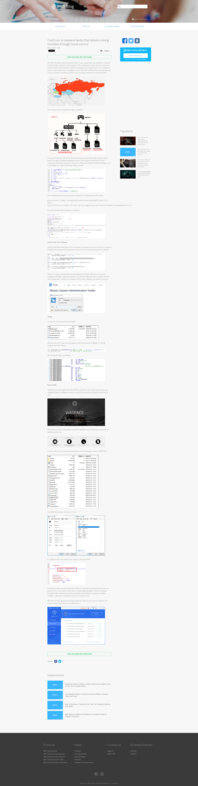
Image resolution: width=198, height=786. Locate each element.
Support (110, 751)
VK (137, 40)
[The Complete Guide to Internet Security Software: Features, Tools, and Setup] (55, 695)
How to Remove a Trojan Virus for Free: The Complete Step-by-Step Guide (88, 705)
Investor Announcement (83, 762)
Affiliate (133, 751)
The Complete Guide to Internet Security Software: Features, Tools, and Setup (86, 695)
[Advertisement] (135, 96)
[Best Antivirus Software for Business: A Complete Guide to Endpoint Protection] (55, 715)
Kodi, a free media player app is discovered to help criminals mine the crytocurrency (143, 141)
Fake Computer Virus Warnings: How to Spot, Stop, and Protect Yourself (144, 151)
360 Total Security (50, 751)
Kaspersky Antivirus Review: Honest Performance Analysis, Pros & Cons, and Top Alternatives (88, 685)
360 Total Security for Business (55, 762)
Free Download (135, 56)
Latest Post (60, 26)
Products (86, 26)
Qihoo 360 (111, 754)
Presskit (77, 759)
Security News (137, 26)
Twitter (131, 40)
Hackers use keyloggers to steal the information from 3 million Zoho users (144, 174)
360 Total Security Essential (54, 754)
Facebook (124, 40)
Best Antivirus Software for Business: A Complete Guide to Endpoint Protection (86, 715)
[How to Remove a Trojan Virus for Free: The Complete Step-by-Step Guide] (55, 705)
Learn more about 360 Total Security (79, 57)
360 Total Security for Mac (53, 759)
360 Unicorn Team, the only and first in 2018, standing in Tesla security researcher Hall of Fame (144, 163)
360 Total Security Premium (54, 757)
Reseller (134, 754)
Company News (112, 26)
